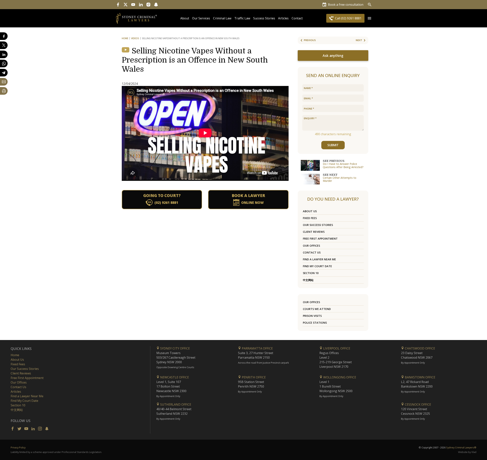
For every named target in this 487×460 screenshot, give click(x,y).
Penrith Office (253, 377)
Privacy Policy (18, 447)
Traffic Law (242, 18)
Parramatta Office (257, 348)
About (184, 18)
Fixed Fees (310, 218)
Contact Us (312, 252)
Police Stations (315, 322)
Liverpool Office (336, 348)
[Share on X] (4, 45)
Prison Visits (312, 316)
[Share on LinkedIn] (4, 54)
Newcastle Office (174, 377)
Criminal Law (222, 18)
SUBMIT (333, 145)
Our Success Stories (318, 225)
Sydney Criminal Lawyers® (461, 447)
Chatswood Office (419, 348)
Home (125, 38)
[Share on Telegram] (4, 72)
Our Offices (311, 245)
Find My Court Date (317, 266)
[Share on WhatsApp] (4, 63)
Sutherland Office (175, 404)
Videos (135, 38)
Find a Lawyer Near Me (319, 259)
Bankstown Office (419, 377)
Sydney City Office (174, 348)
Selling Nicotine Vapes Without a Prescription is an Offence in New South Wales (195, 60)
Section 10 (310, 273)
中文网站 (308, 280)
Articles (283, 18)
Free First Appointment (320, 238)
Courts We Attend (317, 309)
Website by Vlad (467, 452)
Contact (297, 18)
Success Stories (264, 18)
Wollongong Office (339, 377)
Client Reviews (314, 232)
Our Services (201, 18)
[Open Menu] (369, 18)
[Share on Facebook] (4, 36)
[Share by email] (4, 82)
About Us (310, 211)
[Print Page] (4, 91)
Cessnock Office (417, 404)
